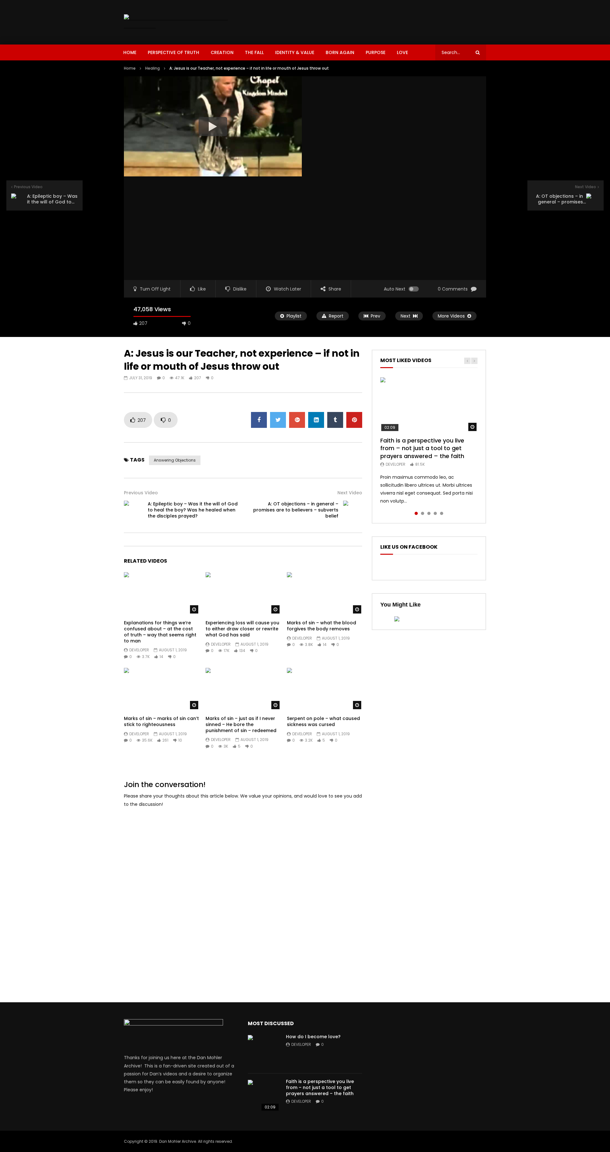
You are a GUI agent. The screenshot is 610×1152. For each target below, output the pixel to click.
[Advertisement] (370, 21)
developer (139, 650)
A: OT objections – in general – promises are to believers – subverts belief (295, 510)
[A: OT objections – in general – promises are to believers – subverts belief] (352, 510)
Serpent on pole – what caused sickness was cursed (323, 721)
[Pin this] (354, 420)
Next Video (349, 493)
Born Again (340, 52)
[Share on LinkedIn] (316, 420)
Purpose (375, 52)
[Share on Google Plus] (297, 420)
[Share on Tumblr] (335, 420)
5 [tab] (441, 513)
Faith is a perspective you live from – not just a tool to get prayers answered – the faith (422, 448)
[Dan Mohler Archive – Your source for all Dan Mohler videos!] (180, 22)
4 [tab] (435, 513)
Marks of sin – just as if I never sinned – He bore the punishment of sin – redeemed (241, 724)
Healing (152, 68)
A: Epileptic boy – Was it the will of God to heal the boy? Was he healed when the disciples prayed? (193, 510)
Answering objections (175, 460)
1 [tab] (416, 513)
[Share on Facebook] (259, 420)
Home (129, 52)
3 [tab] (428, 513)
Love (402, 52)
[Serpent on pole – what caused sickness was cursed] (324, 689)
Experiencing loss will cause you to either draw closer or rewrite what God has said (242, 629)
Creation (222, 52)
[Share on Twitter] (278, 420)
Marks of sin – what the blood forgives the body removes (321, 626)
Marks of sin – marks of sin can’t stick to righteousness (161, 721)
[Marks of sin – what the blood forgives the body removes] (324, 593)
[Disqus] (243, 893)
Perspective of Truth (173, 52)
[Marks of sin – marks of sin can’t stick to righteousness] (161, 689)
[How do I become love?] (264, 1051)
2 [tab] (422, 513)
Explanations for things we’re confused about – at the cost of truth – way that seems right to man (160, 632)
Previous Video (141, 493)
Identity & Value (294, 52)
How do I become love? (313, 1036)
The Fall (254, 52)
